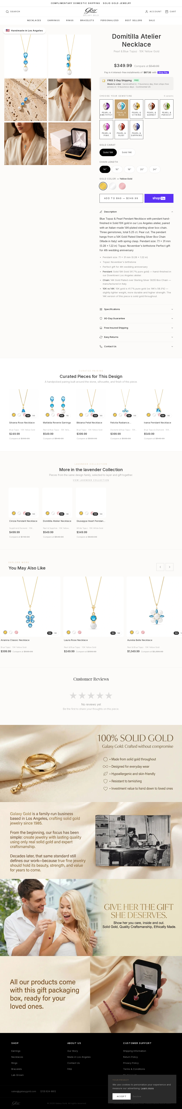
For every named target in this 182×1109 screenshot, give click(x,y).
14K (33, 416)
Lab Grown (17, 1075)
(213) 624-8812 (48, 1091)
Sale (152, 20)
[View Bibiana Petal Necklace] (91, 404)
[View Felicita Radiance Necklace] (125, 404)
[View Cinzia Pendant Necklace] (24, 503)
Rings (70, 20)
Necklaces (34, 20)
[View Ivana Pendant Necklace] (158, 404)
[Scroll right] (169, 567)
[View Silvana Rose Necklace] (24, 404)
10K (28, 416)
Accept (121, 1096)
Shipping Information (134, 1050)
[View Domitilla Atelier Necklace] (57, 503)
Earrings (54, 20)
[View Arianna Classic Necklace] (30, 607)
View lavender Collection (91, 480)
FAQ (69, 1069)
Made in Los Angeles (79, 1056)
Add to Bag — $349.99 (121, 198)
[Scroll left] (160, 567)
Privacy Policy (131, 1062)
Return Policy (130, 1056)
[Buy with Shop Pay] (158, 198)
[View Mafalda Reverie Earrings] (57, 404)
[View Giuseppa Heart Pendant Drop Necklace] (91, 503)
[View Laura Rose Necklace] (93, 607)
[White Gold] (112, 186)
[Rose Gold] (122, 186)
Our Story (72, 1050)
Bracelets (87, 20)
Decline (137, 1096)
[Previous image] (13, 404)
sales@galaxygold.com (23, 1091)
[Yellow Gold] (103, 186)
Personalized (110, 20)
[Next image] (34, 404)
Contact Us (73, 1062)
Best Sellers (133, 20)
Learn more (147, 1088)
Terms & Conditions (134, 1069)
